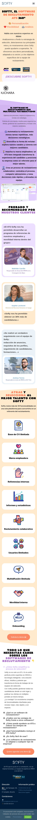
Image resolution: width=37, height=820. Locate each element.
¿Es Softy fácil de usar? (17, 736)
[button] (33, 3)
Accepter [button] (27, 817)
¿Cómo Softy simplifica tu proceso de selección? (18, 668)
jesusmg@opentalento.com (10, 801)
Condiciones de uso (24, 788)
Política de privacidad (25, 790)
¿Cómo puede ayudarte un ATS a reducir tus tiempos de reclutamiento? (19, 725)
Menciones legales (24, 792)
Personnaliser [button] (17, 817)
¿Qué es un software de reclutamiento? (16, 714)
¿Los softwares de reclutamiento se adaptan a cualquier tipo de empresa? (19, 742)
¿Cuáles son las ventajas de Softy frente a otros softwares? (20, 719)
